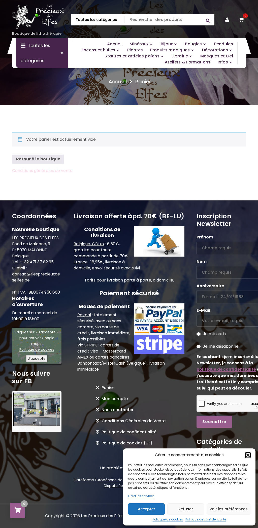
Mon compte (115, 399)
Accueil (118, 81)
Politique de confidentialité (205, 519)
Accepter (146, 509)
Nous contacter (118, 410)
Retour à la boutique (38, 159)
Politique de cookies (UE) (127, 443)
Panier (108, 388)
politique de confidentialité (226, 369)
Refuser (185, 509)
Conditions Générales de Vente (134, 421)
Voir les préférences (228, 509)
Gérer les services (141, 496)
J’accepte (37, 358)
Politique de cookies (168, 519)
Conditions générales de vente (42, 170)
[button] (247, 454)
